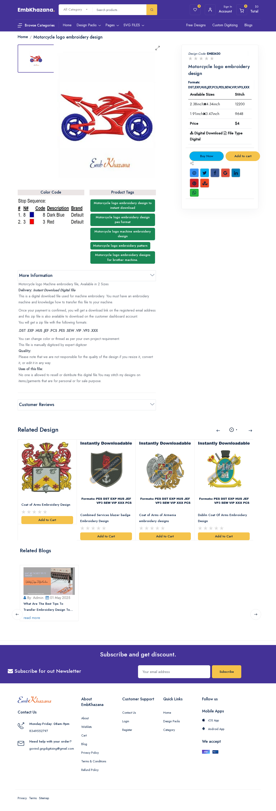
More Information (36, 275)
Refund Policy (90, 770)
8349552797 (38, 731)
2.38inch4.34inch (205, 104)
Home (167, 712)
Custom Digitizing (225, 25)
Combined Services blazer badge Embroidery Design (105, 518)
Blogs (248, 25)
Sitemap (44, 798)
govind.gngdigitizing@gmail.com (51, 748)
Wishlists (86, 727)
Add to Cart (47, 520)
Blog (84, 744)
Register (127, 730)
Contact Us (129, 712)
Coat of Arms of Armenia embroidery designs (157, 518)
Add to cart (242, 156)
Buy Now (206, 156)
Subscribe (227, 671)
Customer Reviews (36, 405)
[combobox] (75, 9)
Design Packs (171, 721)
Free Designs (196, 25)
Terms (33, 798)
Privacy (22, 798)
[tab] (36, 59)
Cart (84, 735)
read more (32, 617)
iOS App (213, 720)
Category (169, 730)
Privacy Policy (90, 753)
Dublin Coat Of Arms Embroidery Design (222, 518)
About (85, 718)
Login (125, 721)
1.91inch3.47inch (204, 113)
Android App (215, 729)
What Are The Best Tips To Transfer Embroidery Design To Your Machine (47, 607)
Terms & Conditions (93, 761)
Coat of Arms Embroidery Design (45, 504)
